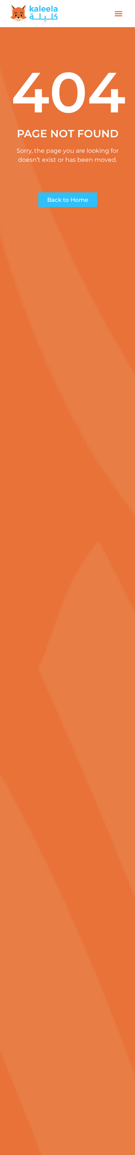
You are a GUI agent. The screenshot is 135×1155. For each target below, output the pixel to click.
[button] (118, 14)
